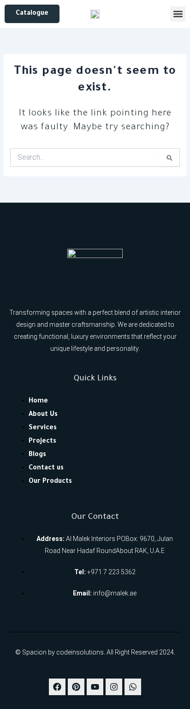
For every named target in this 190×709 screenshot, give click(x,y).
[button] (177, 14)
